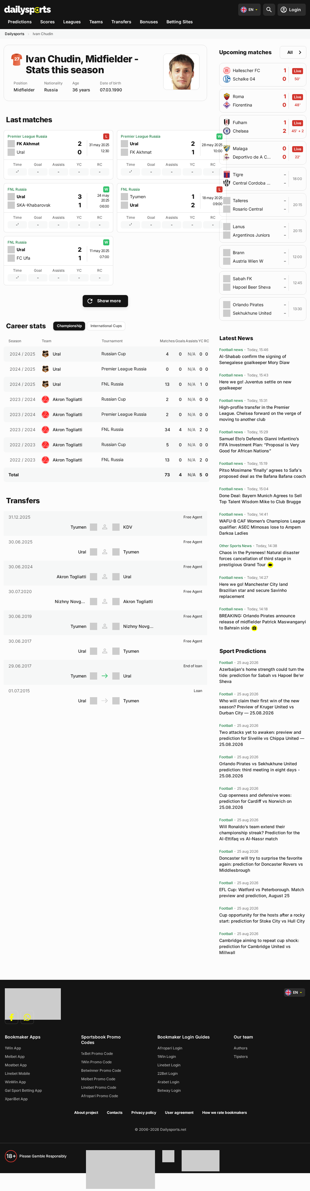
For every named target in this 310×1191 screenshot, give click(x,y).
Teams (96, 21)
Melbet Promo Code (98, 1079)
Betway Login (169, 1090)
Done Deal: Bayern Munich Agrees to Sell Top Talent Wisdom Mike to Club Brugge (260, 498)
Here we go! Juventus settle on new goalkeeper (255, 384)
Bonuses (149, 21)
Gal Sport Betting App (23, 1090)
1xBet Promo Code (97, 1053)
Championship (69, 325)
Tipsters (241, 1056)
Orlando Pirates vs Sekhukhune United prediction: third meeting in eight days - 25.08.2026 (259, 769)
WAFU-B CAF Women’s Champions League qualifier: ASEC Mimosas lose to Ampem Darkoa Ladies (262, 527)
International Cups (106, 325)
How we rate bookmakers (224, 1112)
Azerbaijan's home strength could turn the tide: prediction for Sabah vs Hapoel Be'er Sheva (261, 675)
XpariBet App (16, 1099)
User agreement (179, 1112)
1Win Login (166, 1056)
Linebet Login (168, 1065)
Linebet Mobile (17, 1073)
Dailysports (14, 33)
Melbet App (15, 1056)
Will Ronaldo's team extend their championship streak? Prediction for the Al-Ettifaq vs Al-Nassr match (259, 832)
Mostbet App (16, 1065)
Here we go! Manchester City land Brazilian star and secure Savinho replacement (253, 590)
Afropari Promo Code (99, 1096)
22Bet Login (167, 1073)
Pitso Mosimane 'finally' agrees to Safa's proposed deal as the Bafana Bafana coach (262, 473)
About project (86, 1112)
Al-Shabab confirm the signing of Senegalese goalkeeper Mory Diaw (254, 359)
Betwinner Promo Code (101, 1070)
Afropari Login (169, 1048)
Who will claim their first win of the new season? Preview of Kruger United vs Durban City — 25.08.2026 (259, 706)
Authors (240, 1048)
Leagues (72, 21)
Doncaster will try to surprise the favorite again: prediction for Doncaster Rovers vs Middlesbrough (261, 864)
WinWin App (15, 1082)
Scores (47, 21)
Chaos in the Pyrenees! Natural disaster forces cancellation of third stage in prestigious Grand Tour (259, 558)
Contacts (115, 1112)
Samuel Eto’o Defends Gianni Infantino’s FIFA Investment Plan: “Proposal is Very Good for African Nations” (259, 444)
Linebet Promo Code (98, 1087)
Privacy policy (143, 1112)
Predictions (20, 21)
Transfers (121, 21)
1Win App (13, 1048)
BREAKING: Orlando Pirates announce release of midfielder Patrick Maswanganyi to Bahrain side (262, 621)
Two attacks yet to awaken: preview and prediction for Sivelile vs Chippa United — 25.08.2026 (261, 738)
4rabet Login (168, 1082)
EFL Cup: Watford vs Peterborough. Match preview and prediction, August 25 (261, 892)
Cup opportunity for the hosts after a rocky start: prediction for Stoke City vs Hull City (262, 918)
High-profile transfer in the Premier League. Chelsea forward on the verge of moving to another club (260, 413)
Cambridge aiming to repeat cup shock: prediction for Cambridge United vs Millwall (259, 946)
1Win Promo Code (96, 1062)
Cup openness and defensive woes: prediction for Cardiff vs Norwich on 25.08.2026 (255, 801)
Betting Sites (180, 21)
